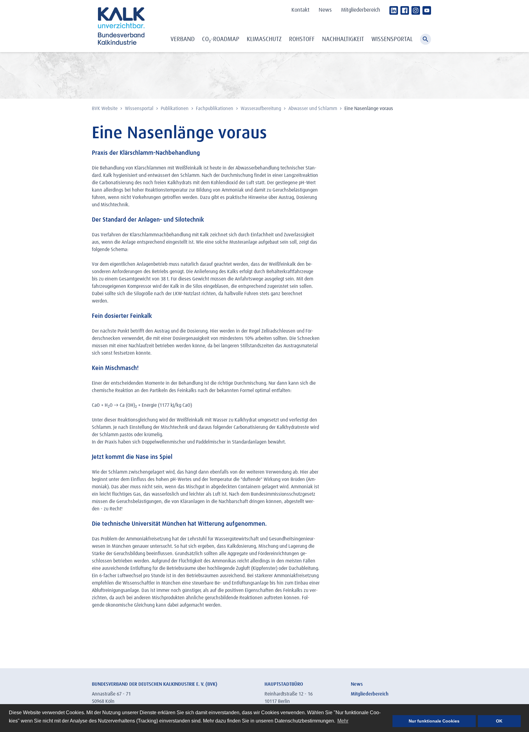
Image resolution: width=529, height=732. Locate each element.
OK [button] (499, 721)
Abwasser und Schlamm (313, 108)
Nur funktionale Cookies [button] (434, 721)
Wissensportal (140, 108)
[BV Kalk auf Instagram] (415, 10)
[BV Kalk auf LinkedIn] (393, 10)
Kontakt (300, 10)
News (325, 10)
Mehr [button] (342, 720)
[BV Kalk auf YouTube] (426, 10)
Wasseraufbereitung (261, 108)
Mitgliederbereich (360, 10)
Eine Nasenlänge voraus (368, 108)
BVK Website (105, 108)
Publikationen (175, 108)
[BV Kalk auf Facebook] (404, 10)
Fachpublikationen (215, 108)
